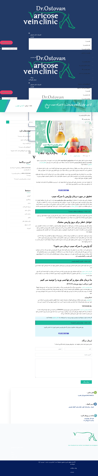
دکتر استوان (56, 317)
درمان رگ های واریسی (86, 273)
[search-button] (0, 98)
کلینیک (29, 228)
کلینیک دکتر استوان (35, 35)
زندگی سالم (28, 210)
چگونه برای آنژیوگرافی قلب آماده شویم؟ (21, 151)
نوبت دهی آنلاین (6, 42)
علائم (29, 217)
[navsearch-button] (0, 46)
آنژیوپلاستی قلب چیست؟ (24, 136)
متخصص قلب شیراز (26, 140)
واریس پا (88, 41)
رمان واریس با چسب (85, 310)
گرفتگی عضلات (74, 206)
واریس (32, 37)
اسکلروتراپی (89, 300)
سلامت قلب (28, 214)
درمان (78, 156)
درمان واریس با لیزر (87, 287)
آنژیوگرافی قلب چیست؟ (25, 147)
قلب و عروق (28, 225)
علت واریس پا (86, 45)
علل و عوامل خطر (27, 221)
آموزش (75, 156)
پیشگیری (28, 199)
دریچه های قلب (27, 207)
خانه (31, 106)
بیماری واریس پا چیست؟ (20, 179)
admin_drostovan (26, 168)
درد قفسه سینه (27, 143)
